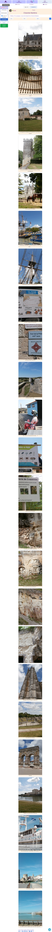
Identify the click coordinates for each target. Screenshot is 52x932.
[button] (10, 10)
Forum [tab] (32, 4)
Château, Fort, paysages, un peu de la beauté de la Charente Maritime (24, 15)
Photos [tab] (18, 4)
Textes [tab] (45, 4)
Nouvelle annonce (4, 26)
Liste (27, 7)
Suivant (33, 7)
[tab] (19, 1)
